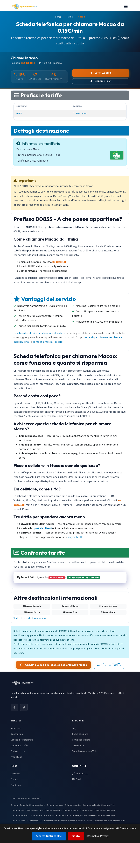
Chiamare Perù (18, 810)
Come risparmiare (81, 740)
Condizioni (16, 785)
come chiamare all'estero (48, 342)
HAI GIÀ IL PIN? (103, 81)
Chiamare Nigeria (70, 810)
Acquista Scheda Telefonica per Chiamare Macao (56, 664)
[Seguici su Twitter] (24, 707)
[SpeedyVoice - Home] (25, 6)
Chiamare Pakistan (19, 815)
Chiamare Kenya (107, 815)
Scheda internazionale (22, 740)
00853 (19, 113)
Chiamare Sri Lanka (38, 815)
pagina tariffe (75, 537)
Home (58, 17)
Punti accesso (18, 751)
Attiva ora (15, 728)
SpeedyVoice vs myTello (84, 751)
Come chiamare (80, 734)
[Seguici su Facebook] (14, 707)
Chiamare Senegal (73, 815)
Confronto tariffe (19, 745)
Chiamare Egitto (108, 805)
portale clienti (43, 528)
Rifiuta (76, 836)
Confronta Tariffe (109, 664)
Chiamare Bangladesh (105, 810)
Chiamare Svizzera (66, 820)
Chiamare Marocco (55, 805)
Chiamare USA (35, 820)
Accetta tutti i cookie (49, 836)
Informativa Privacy (97, 836)
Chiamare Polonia (91, 815)
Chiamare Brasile (117, 820)
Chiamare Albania (37, 805)
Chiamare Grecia (101, 820)
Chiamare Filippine (53, 810)
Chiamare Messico (19, 820)
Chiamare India (87, 810)
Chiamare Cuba (50, 820)
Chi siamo (15, 773)
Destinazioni (17, 734)
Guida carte (78, 745)
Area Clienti (16, 757)
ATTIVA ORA (103, 73)
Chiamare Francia (84, 820)
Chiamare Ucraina (73, 805)
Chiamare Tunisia (56, 815)
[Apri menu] (125, 6)
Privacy (14, 779)
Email (78, 779)
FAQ (74, 728)
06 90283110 (81, 773)
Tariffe (69, 17)
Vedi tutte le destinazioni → (29, 618)
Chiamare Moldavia (91, 805)
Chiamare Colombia (35, 810)
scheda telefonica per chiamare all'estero (41, 333)
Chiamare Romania (19, 805)
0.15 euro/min (80, 113)
